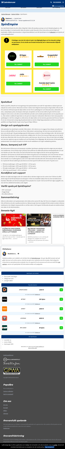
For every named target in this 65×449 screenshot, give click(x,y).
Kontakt (5, 408)
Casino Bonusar (5, 14)
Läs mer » (15, 238)
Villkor (5, 410)
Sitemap (5, 413)
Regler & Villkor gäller (32, 348)
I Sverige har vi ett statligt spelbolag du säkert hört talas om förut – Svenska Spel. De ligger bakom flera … (13, 236)
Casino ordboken (8, 391)
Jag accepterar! (49, 447)
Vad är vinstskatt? (8, 394)
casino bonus (24, 156)
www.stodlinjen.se (40, 346)
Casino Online (15, 14)
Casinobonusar (35, 258)
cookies (55, 445)
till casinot (18, 64)
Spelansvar (6, 428)
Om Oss (5, 405)
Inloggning (57, 2)
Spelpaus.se (37, 294)
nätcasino (52, 32)
